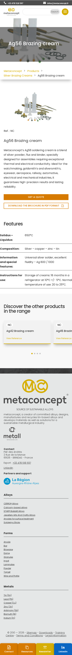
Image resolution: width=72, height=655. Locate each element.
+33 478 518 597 (15, 3)
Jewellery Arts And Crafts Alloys (19, 515)
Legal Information (55, 635)
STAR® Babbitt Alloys (14, 511)
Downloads (46, 632)
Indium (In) (9, 618)
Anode (7, 542)
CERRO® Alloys (11, 503)
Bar (5, 545)
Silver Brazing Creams (18, 76)
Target (7, 572)
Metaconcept (13, 71)
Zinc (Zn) (8, 606)
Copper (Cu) (10, 602)
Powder (7, 568)
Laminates (9, 564)
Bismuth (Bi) (10, 614)
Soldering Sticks (12, 522)
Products (33, 71)
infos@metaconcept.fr (57, 3)
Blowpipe (8, 549)
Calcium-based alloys (15, 507)
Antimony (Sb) (11, 610)
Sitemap (32, 632)
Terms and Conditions (29, 635)
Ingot (6, 560)
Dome (7, 553)
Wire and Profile (11, 575)
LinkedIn (8, 468)
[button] (32, 353)
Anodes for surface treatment (19, 518)
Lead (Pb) (8, 599)
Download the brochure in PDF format (33, 205)
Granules (8, 557)
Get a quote (36, 197)
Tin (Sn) (8, 595)
